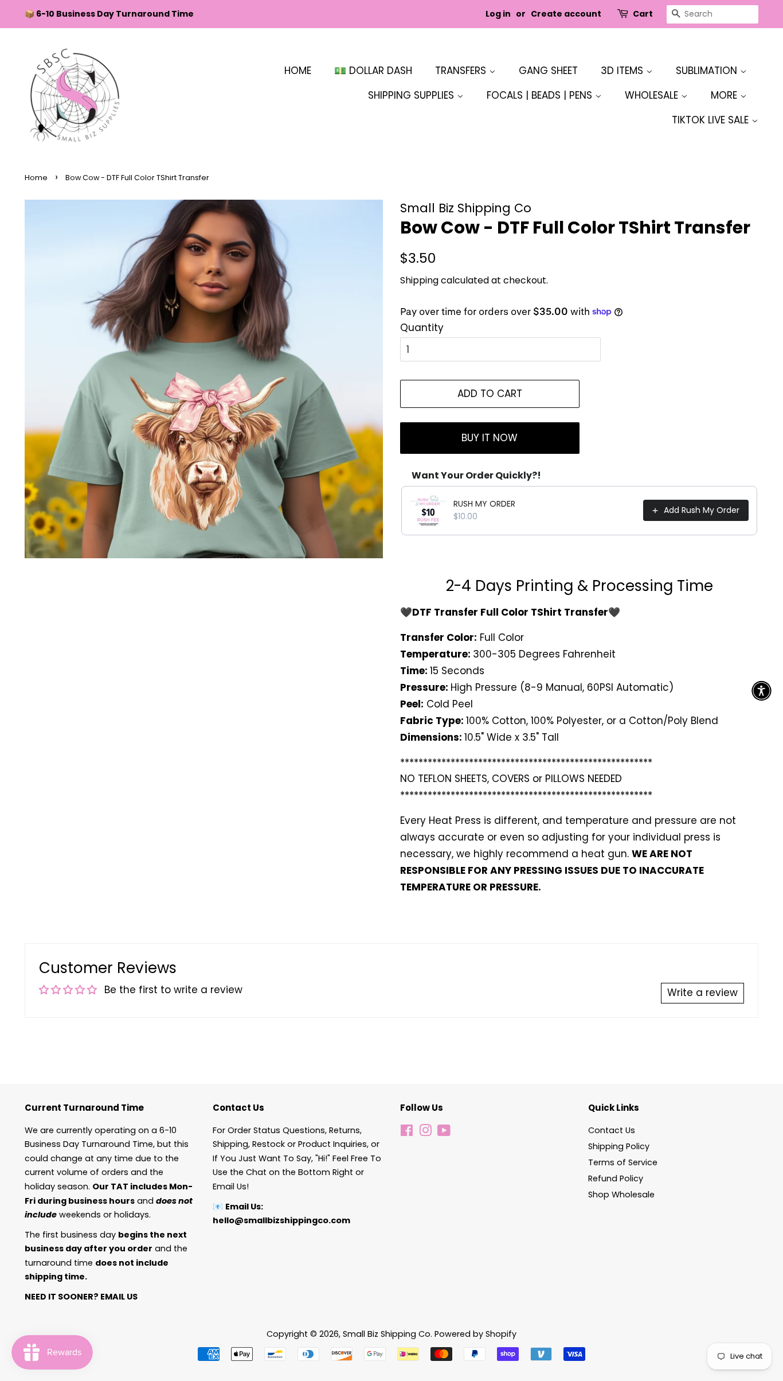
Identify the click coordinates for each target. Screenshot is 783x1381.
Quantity (422, 327)
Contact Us (611, 1130)
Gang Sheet (548, 70)
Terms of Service (622, 1162)
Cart (643, 14)
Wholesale (653, 95)
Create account (566, 14)
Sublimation (708, 70)
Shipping (419, 280)
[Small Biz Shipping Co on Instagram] (425, 1132)
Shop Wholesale (621, 1194)
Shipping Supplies (412, 95)
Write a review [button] (702, 992)
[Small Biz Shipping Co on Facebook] (406, 1132)
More (725, 95)
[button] (761, 690)
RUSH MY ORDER (484, 503)
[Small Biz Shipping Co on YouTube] (444, 1132)
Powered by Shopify (475, 1334)
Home (297, 70)
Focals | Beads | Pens (541, 95)
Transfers (462, 70)
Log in (498, 14)
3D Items (623, 70)
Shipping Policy (618, 1146)
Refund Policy (615, 1178)
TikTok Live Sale (711, 120)
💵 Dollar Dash (373, 70)
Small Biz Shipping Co (386, 1334)
